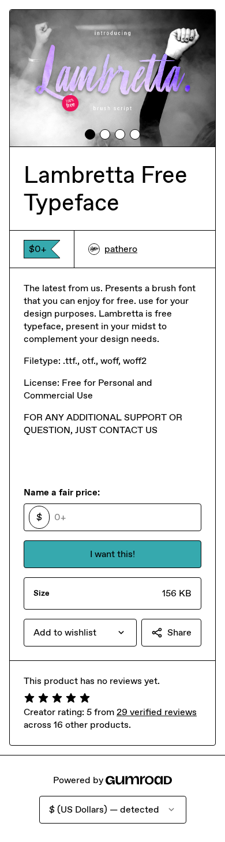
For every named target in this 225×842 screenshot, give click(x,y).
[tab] (90, 134)
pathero (120, 248)
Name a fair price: (62, 492)
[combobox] (80, 632)
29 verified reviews (157, 711)
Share (179, 632)
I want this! (112, 553)
